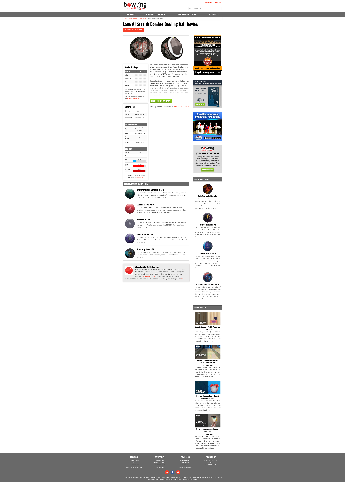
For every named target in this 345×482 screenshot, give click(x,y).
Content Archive (160, 465)
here (182, 279)
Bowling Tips (160, 460)
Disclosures (185, 462)
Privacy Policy (185, 465)
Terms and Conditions (185, 467)
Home (125, 18)
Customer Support (185, 460)
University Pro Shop (148, 276)
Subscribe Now (134, 460)
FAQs (134, 462)
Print (134, 30)
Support (210, 2)
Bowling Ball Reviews (135, 18)
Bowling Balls (134, 465)
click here (140, 177)
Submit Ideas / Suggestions (134, 467)
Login (219, 2)
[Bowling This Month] (135, 9)
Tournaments (159, 467)
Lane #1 (145, 18)
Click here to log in (181, 107)
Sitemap (166, 477)
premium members (133, 99)
